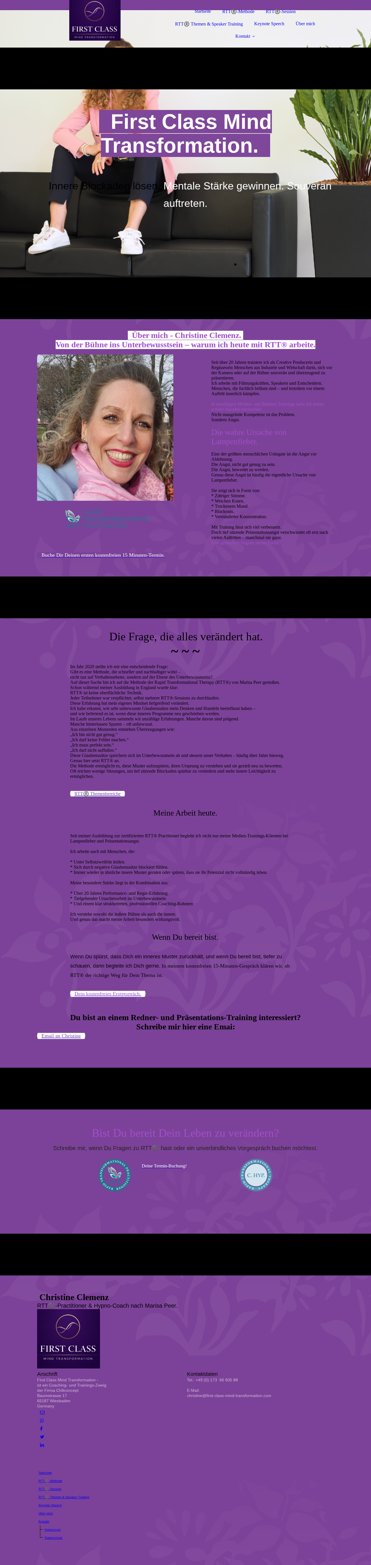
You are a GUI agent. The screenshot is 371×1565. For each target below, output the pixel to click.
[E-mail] (42, 1412)
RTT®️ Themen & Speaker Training (209, 23)
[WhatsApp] (42, 1420)
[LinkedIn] (42, 1445)
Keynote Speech (269, 23)
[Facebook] (41, 1428)
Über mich (305, 23)
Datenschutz (54, 1537)
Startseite (202, 11)
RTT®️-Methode (238, 11)
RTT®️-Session (281, 11)
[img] (88, 20)
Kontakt (242, 36)
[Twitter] (42, 1436)
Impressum (53, 1529)
